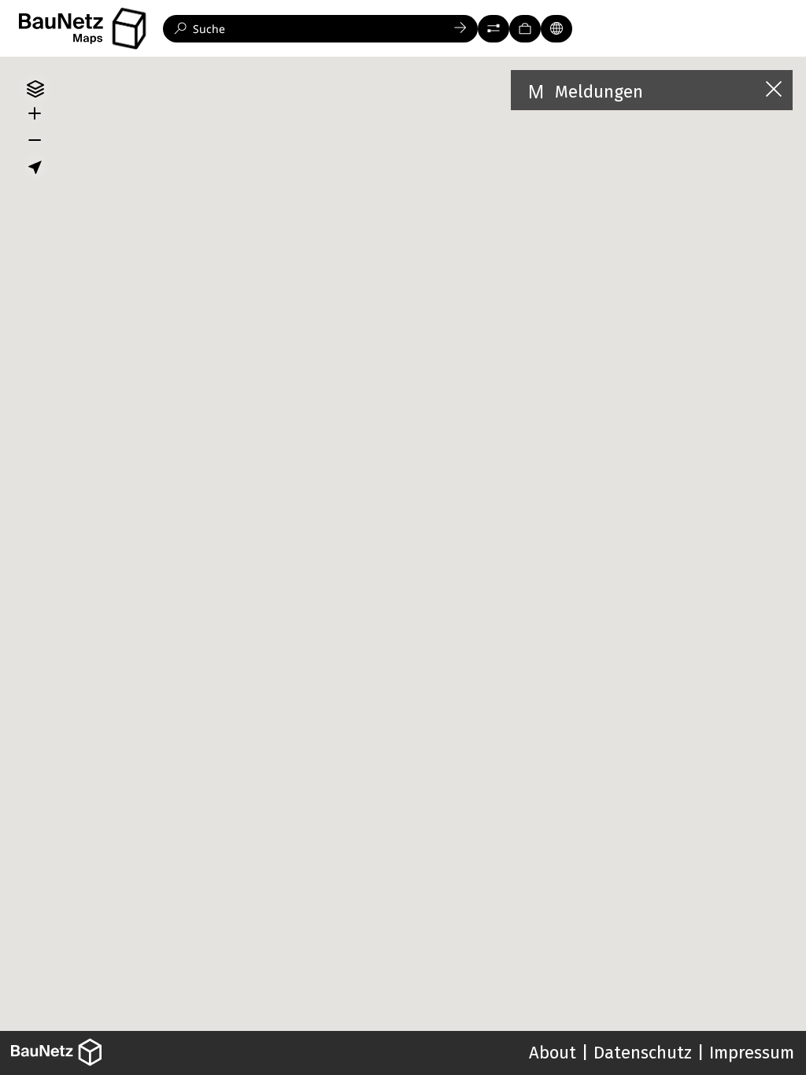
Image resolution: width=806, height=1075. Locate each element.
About (552, 1052)
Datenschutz (642, 1052)
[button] (493, 28)
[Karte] (556, 28)
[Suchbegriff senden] (460, 28)
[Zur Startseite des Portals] (89, 29)
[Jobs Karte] (525, 28)
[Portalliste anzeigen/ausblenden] (129, 29)
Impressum (751, 1052)
